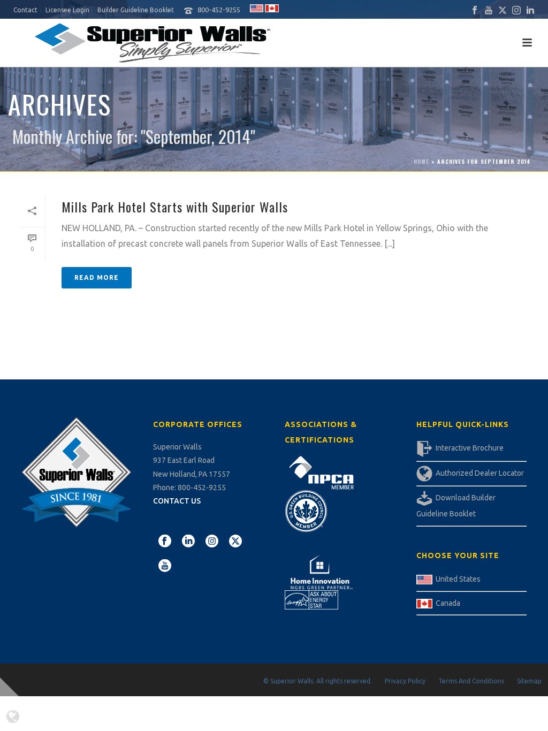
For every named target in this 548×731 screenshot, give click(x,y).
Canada (448, 603)
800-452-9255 (218, 9)
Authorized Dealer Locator (480, 473)
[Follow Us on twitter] (235, 542)
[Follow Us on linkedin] (188, 542)
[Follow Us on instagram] (212, 542)
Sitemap (529, 680)
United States (458, 579)
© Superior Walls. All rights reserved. (317, 680)
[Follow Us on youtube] (164, 566)
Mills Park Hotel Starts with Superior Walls (175, 206)
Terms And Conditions (471, 680)
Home (421, 161)
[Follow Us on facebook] (164, 542)
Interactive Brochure (470, 448)
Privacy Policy (405, 680)
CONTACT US (177, 501)
